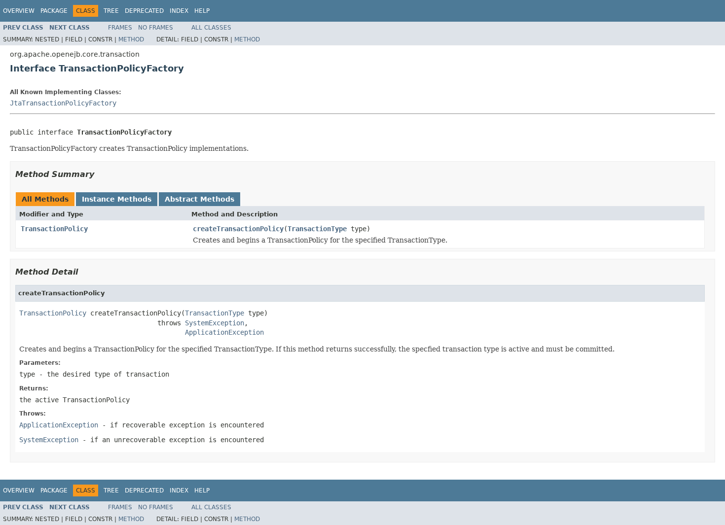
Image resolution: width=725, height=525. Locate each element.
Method (131, 39)
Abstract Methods (199, 199)
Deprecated (144, 10)
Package (54, 10)
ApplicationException (224, 332)
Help (202, 10)
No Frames (155, 27)
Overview (19, 10)
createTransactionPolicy (238, 229)
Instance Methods (116, 199)
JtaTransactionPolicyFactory (63, 103)
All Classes (211, 27)
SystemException (214, 323)
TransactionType (317, 229)
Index (179, 10)
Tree (111, 10)
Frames (120, 27)
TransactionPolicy (54, 229)
